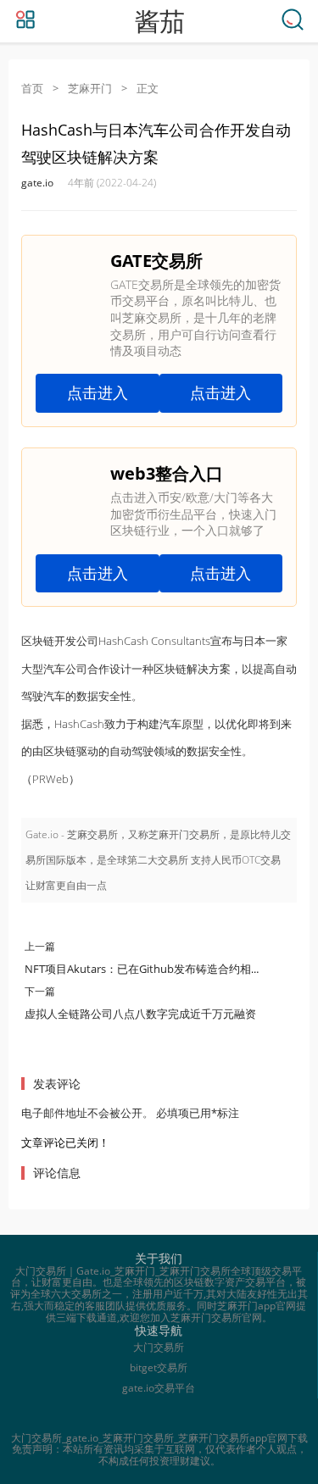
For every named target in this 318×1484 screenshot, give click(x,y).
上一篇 (40, 946)
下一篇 (40, 991)
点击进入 (97, 392)
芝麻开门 (90, 88)
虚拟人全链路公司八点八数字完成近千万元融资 (140, 1013)
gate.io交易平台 (158, 1388)
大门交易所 (158, 1347)
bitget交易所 (158, 1367)
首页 (32, 88)
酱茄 (159, 21)
